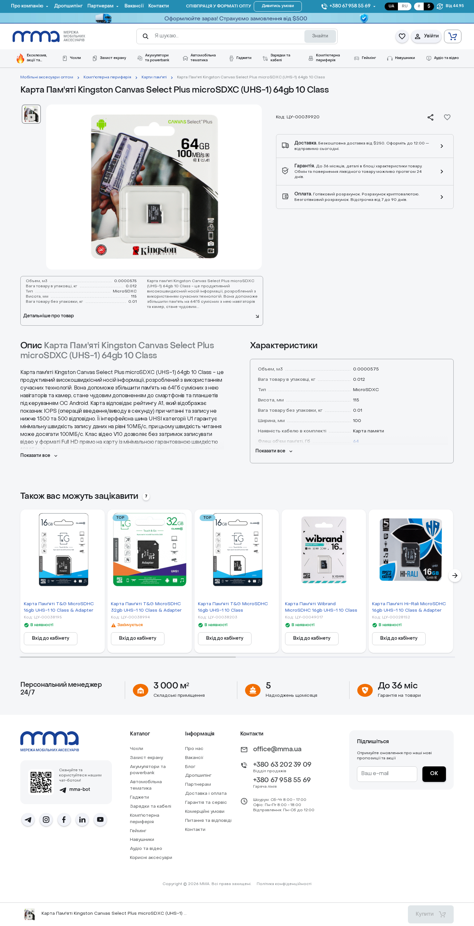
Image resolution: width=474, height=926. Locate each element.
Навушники (142, 840)
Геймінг (138, 831)
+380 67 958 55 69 (282, 780)
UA (391, 6)
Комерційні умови (204, 812)
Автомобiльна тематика (146, 785)
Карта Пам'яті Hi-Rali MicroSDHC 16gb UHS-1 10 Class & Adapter (409, 607)
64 (356, 441)
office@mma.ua (277, 749)
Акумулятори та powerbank (148, 770)
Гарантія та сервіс (206, 803)
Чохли (136, 749)
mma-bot (79, 790)
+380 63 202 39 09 (282, 765)
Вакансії (194, 758)
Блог (190, 767)
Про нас (194, 749)
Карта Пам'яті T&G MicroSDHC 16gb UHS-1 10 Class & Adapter (59, 607)
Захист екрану (146, 758)
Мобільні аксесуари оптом (46, 77)
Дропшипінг (198, 775)
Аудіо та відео (146, 849)
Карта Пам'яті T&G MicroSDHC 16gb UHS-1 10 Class (233, 607)
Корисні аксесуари (151, 858)
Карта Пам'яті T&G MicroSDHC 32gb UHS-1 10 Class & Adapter (146, 607)
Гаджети (139, 797)
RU (405, 6)
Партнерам (198, 785)
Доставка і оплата (206, 794)
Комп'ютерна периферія (107, 77)
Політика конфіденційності (284, 884)
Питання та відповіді (208, 821)
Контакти (195, 830)
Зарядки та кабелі (150, 806)
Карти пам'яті (154, 77)
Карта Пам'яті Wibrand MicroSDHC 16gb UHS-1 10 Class (321, 607)
